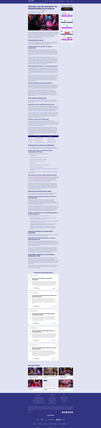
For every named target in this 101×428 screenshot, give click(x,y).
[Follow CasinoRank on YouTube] (68, 412)
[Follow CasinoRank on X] (66, 412)
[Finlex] (42, 419)
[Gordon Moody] (58, 419)
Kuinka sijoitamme (64, 400)
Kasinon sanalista (52, 397)
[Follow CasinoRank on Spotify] (70, 412)
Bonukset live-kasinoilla (52, 398)
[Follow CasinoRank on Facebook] (62, 412)
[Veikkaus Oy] (38, 419)
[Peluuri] (46, 419)
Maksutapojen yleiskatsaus (52, 400)
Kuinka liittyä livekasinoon (39, 397)
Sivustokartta (63, 426)
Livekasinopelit (52, 1)
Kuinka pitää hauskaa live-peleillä (39, 398)
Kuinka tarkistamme (64, 398)
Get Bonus (67, 27)
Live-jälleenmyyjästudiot (60, 1)
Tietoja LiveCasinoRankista (64, 397)
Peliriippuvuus (52, 401)
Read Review (67, 17)
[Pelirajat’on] (51, 419)
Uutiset (72, 1)
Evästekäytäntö (38, 426)
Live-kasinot (46, 1)
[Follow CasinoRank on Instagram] (64, 412)
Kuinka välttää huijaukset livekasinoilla (38, 400)
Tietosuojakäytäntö (50, 426)
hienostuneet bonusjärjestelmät (46, 241)
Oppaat (67, 1)
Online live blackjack (31, 49)
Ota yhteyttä (64, 401)
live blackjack (34, 155)
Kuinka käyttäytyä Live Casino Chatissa (38, 401)
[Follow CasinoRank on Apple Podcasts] (72, 412)
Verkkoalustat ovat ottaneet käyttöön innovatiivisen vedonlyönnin (38, 176)
